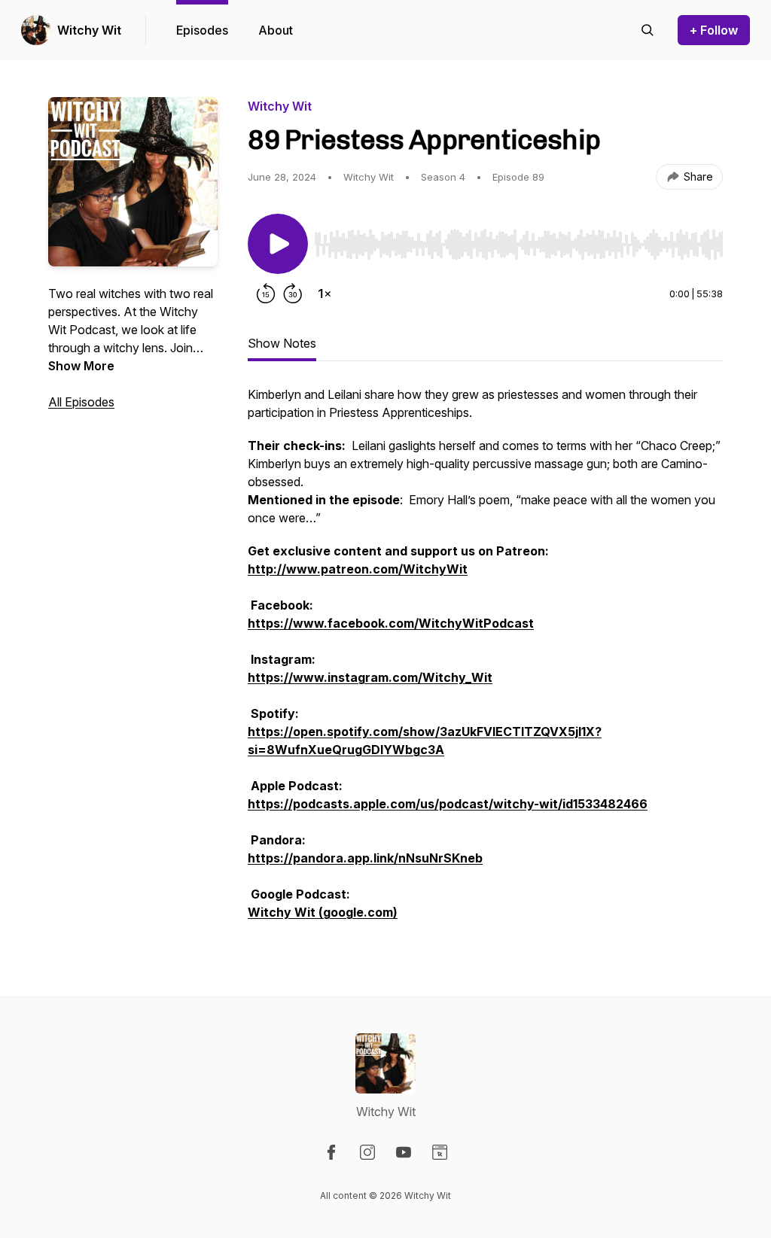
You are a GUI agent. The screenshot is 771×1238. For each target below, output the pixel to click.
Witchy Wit (89, 30)
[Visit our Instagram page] (367, 1152)
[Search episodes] (647, 30)
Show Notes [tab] (282, 343)
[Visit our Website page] (439, 1152)
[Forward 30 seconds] (292, 293)
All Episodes (81, 401)
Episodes (202, 30)
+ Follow (714, 30)
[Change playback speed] (324, 293)
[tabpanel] (485, 660)
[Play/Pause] (278, 244)
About (275, 30)
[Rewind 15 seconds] (265, 293)
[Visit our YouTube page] (403, 1152)
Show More (81, 365)
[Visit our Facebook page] (331, 1152)
